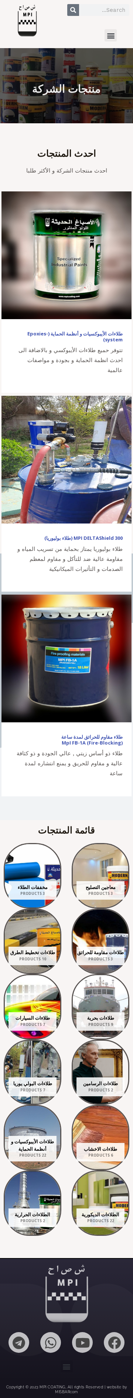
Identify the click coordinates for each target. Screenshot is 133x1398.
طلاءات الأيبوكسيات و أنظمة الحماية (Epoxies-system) (75, 336)
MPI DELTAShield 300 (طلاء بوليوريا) (83, 538)
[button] (111, 35)
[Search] (73, 10)
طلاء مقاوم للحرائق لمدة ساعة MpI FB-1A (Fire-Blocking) (92, 739)
